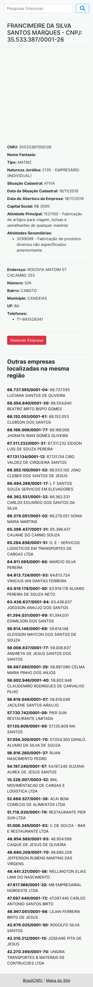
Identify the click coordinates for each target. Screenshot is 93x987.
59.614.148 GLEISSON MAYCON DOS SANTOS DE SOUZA (41, 634)
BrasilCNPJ (32, 980)
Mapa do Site (58, 980)
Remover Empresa (26, 340)
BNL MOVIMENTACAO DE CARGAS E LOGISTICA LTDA (36, 785)
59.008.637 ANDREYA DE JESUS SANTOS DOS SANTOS (39, 653)
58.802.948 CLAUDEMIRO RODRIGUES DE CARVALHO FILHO (45, 686)
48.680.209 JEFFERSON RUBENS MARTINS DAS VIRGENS (39, 858)
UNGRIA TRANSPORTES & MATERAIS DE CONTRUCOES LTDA (36, 957)
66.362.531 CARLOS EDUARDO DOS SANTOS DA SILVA (41, 502)
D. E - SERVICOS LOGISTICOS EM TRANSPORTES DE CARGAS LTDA (43, 548)
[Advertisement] (46, 97)
